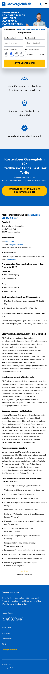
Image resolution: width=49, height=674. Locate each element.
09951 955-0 (10, 241)
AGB (4, 644)
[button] (45, 4)
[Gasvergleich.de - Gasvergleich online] (17, 4)
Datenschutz (7, 638)
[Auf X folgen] (17, 619)
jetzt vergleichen (24, 63)
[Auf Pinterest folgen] (21, 619)
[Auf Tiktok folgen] (13, 619)
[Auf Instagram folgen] (8, 619)
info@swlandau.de (15, 244)
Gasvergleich (20, 598)
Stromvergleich (33, 598)
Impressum (6, 633)
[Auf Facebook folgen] (4, 619)
